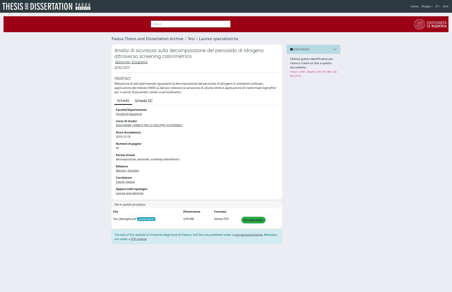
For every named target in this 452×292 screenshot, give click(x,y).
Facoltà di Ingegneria (129, 114)
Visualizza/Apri (253, 220)
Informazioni (301, 49)
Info (445, 6)
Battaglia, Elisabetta (131, 62)
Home (415, 6)
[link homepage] (47, 6)
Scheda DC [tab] (144, 100)
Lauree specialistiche (218, 38)
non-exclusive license (248, 235)
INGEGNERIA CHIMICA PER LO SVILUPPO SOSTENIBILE (149, 125)
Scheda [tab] (123, 100)
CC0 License (139, 239)
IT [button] (437, 6)
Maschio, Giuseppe (127, 171)
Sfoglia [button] (426, 6)
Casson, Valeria (125, 182)
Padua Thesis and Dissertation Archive (147, 38)
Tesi (191, 38)
